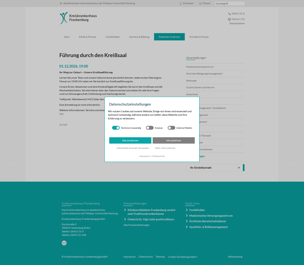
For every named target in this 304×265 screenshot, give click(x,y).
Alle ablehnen (173, 140)
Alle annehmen (130, 140)
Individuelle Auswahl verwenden (133, 148)
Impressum (144, 156)
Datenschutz (158, 156)
